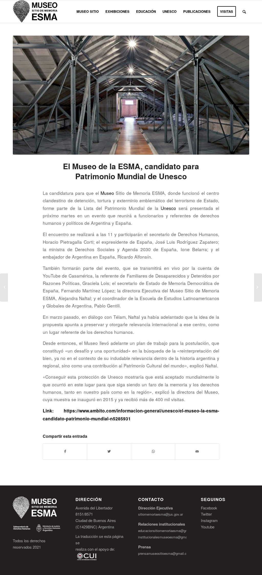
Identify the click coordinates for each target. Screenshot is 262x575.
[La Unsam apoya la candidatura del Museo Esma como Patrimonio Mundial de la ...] (4, 287)
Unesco (168, 208)
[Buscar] (244, 11)
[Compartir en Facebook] (65, 451)
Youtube (207, 526)
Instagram (209, 520)
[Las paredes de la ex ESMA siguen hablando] (258, 287)
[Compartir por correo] (197, 451)
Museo (107, 193)
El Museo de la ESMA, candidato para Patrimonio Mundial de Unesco (131, 171)
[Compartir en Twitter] (109, 451)
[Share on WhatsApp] (153, 451)
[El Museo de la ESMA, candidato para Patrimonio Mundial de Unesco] (131, 95)
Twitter (206, 514)
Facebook (209, 507)
